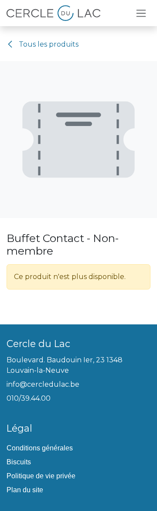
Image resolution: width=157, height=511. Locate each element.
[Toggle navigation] (141, 13)
